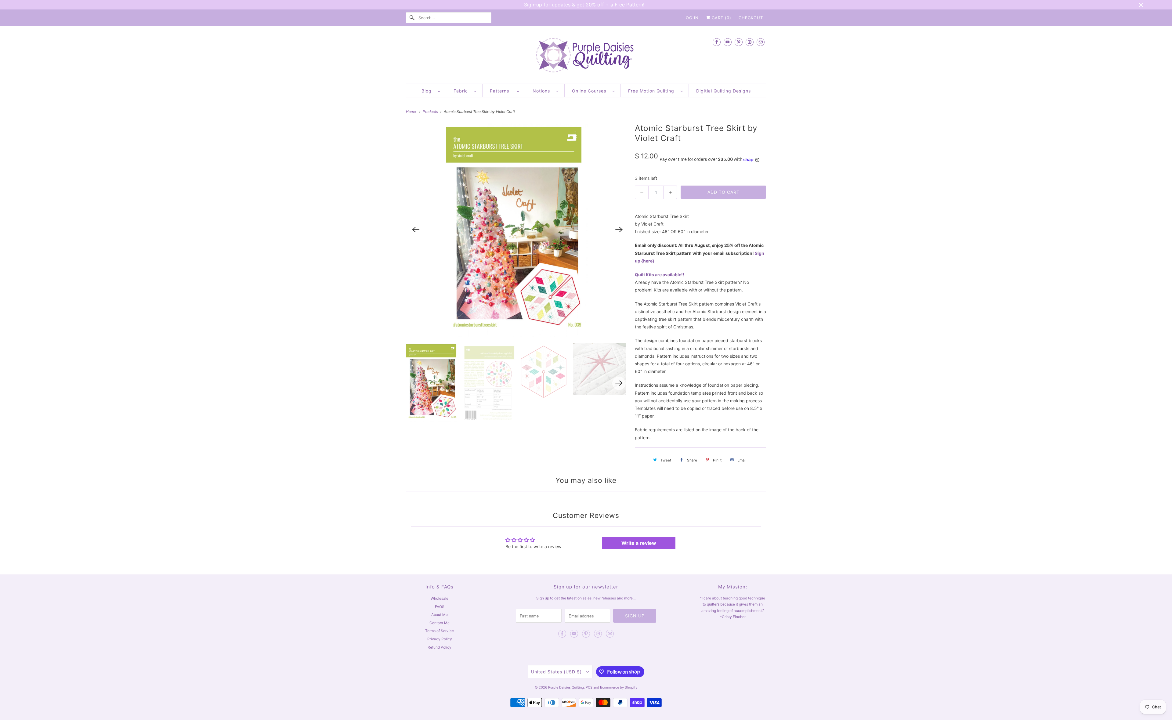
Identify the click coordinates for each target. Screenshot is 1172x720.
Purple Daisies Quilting (566, 687)
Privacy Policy (439, 639)
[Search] (412, 17)
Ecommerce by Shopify (618, 687)
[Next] (619, 230)
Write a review (638, 543)
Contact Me (439, 623)
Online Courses (590, 90)
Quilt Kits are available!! (660, 274)
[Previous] (415, 230)
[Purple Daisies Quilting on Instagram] (750, 42)
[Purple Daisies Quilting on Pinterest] (739, 42)
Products (431, 111)
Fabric (462, 90)
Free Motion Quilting (652, 90)
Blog (428, 90)
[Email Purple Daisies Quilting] (761, 42)
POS (589, 687)
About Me (439, 614)
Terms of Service (439, 630)
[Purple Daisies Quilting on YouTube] (728, 42)
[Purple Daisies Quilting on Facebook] (717, 42)
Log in (691, 17)
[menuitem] (430, 90)
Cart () (720, 17)
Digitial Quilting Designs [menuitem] (723, 90)
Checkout (751, 17)
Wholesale (439, 598)
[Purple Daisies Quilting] (586, 56)
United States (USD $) (557, 671)
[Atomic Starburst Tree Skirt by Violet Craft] (517, 230)
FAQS (439, 606)
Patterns (502, 90)
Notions (543, 90)
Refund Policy (439, 647)
